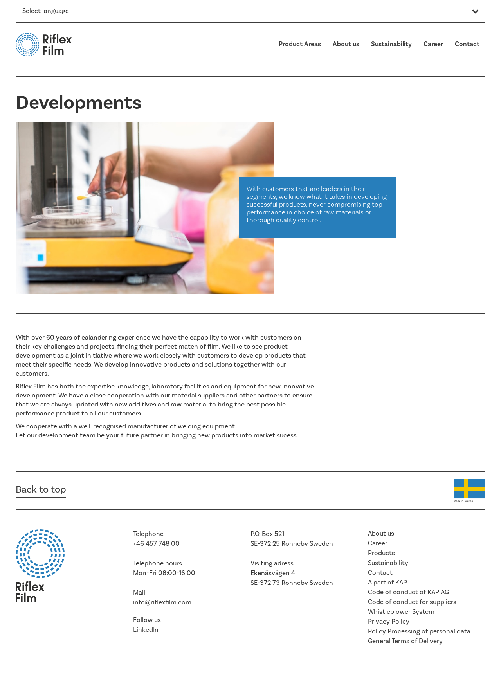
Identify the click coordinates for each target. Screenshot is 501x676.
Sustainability (391, 44)
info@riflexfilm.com (162, 602)
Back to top (41, 490)
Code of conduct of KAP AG (408, 592)
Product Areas (300, 44)
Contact (467, 44)
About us (346, 44)
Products (381, 553)
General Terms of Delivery (405, 641)
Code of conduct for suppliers (412, 602)
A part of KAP (387, 582)
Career (433, 44)
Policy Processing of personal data (419, 631)
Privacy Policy (388, 621)
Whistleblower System (401, 612)
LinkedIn (146, 630)
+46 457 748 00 (156, 543)
